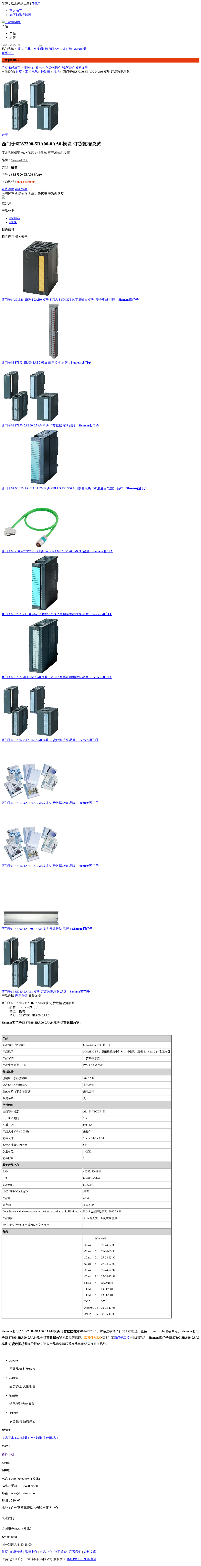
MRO (36, 3)
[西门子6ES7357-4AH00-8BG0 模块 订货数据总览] (100, 771)
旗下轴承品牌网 (20, 14)
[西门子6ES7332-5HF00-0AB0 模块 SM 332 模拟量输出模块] (100, 582)
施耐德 (67, 49)
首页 (5, 67)
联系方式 (8, 53)
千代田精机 (50, 1438)
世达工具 (24, 49)
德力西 (49, 49)
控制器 (45, 71)
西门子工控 (122, 1337)
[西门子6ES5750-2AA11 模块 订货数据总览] (100, 960)
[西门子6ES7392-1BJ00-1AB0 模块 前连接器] (100, 331)
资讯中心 (41, 67)
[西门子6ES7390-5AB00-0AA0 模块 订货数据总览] (100, 394)
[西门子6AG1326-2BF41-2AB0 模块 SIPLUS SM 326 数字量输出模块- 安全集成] (100, 268)
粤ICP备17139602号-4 (81, 1559)
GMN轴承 (79, 49)
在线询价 (8, 189)
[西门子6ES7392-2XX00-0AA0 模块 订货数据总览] (100, 708)
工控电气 (31, 71)
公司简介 (55, 67)
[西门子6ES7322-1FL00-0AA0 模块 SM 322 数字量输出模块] (100, 645)
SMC (58, 49)
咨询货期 (21, 189)
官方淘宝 (15, 10)
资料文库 (81, 67)
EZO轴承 (37, 49)
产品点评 (21, 995)
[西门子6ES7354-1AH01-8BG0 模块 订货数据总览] (100, 834)
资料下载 (8, 1454)
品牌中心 (28, 67)
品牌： (113, 299)
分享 (5, 134)
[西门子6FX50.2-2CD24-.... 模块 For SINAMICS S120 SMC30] (100, 520)
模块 (56, 71)
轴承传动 (15, 67)
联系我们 (68, 67)
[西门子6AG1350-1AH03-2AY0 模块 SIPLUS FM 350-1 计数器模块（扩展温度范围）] (100, 457)
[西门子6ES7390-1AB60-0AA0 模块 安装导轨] (100, 897)
